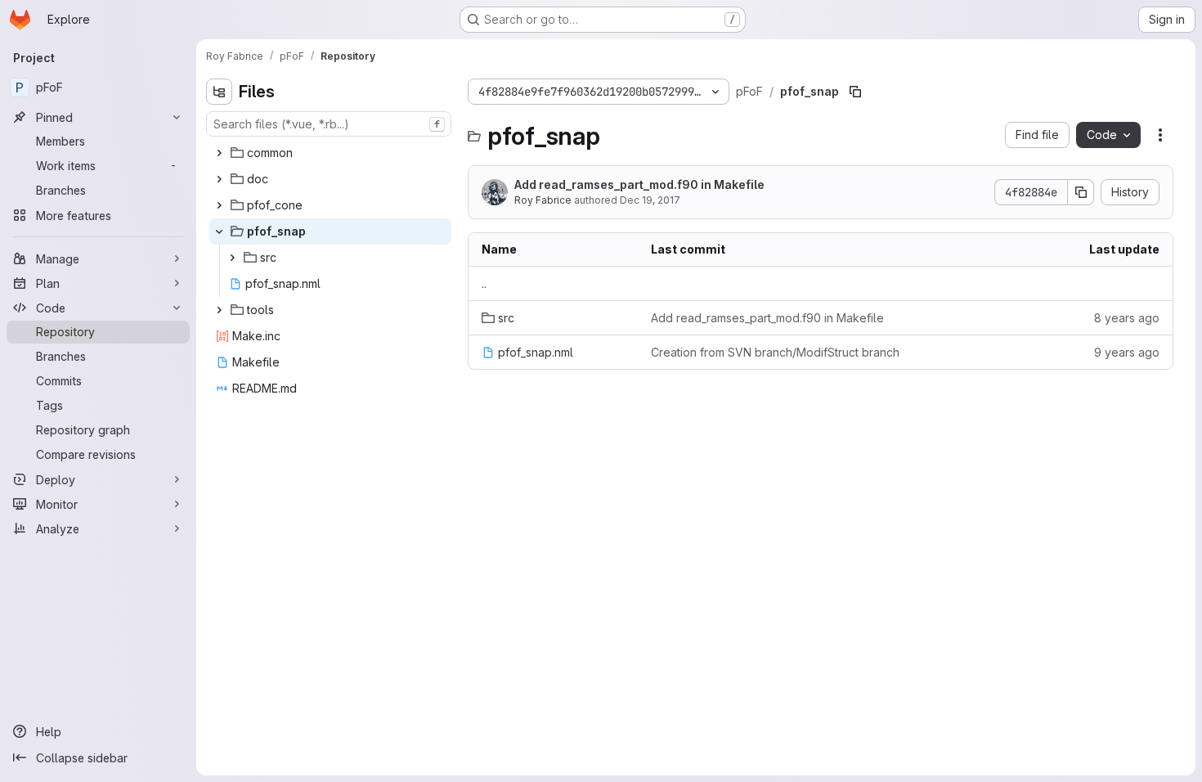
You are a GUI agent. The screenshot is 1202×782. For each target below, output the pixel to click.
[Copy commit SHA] (1081, 192)
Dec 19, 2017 (650, 200)
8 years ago (1126, 318)
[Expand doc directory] (219, 179)
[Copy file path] (855, 92)
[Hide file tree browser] (219, 92)
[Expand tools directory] (219, 310)
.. (484, 283)
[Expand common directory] (219, 153)
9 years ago (1126, 352)
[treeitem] (330, 153)
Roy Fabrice (543, 200)
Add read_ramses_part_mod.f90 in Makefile (639, 184)
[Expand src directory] (232, 257)
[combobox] (328, 124)
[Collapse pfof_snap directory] (219, 231)
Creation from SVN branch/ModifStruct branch (775, 352)
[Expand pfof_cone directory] (219, 205)
